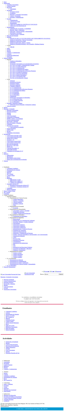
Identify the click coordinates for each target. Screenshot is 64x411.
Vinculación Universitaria (10, 289)
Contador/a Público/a (15, 86)
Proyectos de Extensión (12, 125)
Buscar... (42, 274)
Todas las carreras (11, 106)
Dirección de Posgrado (12, 35)
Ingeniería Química (14, 83)
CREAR (12, 47)
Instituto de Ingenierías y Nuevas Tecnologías (21, 40)
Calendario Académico (12, 168)
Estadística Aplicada (18, 203)
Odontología (13, 96)
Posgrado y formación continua (14, 103)
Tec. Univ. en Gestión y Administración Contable (22, 65)
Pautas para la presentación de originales (17, 159)
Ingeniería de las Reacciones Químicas (22, 247)
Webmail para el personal (10, 390)
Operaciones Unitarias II (19, 226)
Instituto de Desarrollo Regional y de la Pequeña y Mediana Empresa (27, 44)
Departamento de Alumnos (13, 170)
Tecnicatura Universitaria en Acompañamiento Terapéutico (24, 63)
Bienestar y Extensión (9, 109)
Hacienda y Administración (16, 17)
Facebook (6, 385)
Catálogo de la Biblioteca (16, 182)
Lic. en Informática (14, 94)
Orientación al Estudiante (13, 117)
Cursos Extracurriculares (13, 120)
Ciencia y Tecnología (15, 16)
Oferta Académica (8, 58)
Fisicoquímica (16, 223)
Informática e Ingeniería (16, 33)
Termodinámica (17, 241)
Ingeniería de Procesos (18, 240)
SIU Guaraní (10, 174)
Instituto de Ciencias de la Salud (18, 41)
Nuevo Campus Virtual (9, 191)
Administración (14, 20)
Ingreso (5, 107)
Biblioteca (9, 178)
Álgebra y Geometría (18, 200)
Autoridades (13, 9)
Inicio (5, 2)
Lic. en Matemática (14, 101)
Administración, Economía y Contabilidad (20, 28)
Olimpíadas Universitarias (13, 132)
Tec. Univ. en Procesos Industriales (18, 73)
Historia (9, 51)
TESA (14, 237)
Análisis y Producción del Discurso (21, 213)
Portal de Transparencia (9, 267)
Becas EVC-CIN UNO (12, 145)
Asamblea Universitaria (12, 4)
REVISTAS (10, 156)
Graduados (9, 124)
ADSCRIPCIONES (12, 149)
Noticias (6, 161)
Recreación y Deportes (12, 121)
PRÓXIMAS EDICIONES (13, 158)
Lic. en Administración (15, 87)
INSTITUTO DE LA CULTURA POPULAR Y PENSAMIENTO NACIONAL (30, 38)
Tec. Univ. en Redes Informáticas (18, 75)
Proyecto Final (16, 238)
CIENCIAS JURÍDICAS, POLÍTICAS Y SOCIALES (23, 24)
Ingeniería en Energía (15, 82)
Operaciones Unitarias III (19, 227)
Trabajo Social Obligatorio (12, 322)
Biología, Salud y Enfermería (17, 30)
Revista (9, 131)
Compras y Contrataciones (13, 52)
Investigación (7, 134)
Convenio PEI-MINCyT (13, 148)
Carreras (8, 313)
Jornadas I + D (10, 139)
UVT (5, 152)
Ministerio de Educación (10, 395)
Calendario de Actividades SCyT (15, 151)
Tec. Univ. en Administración (17, 68)
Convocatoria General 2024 (14, 141)
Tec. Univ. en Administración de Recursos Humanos (23, 71)
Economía (15, 208)
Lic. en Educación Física (16, 99)
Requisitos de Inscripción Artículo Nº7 (19, 185)
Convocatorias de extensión (17, 127)
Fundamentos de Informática (20, 216)
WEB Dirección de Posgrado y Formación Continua (23, 104)
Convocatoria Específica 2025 (14, 135)
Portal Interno (7, 391)
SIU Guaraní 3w (10, 317)
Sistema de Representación (19, 231)
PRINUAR (9, 147)
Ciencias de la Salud (15, 21)
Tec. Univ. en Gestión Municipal (18, 66)
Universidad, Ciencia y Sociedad (21, 210)
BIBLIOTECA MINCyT (16, 181)
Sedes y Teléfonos (8, 384)
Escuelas (9, 18)
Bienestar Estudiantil (9, 279)
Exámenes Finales (10, 320)
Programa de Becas (11, 111)
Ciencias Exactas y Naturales (17, 34)
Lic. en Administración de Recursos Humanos (21, 89)
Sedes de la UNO (10, 325)
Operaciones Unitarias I (19, 224)
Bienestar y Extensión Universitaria (18, 14)
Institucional (7, 3)
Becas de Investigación (12, 144)
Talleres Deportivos (10, 347)
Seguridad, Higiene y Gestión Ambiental (23, 222)
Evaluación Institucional (13, 55)
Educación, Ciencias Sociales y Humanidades (21, 31)
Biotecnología (16, 219)
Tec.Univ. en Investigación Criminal (19, 78)
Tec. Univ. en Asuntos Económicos (18, 72)
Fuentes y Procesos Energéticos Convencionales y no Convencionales (30, 234)
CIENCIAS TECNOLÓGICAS (18, 26)
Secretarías (9, 10)
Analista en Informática (15, 61)
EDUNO (6, 154)
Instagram (6, 388)
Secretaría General (14, 11)
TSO (14, 246)
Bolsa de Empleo (10, 328)
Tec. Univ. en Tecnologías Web (17, 76)
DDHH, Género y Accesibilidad (15, 118)
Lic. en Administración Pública (17, 90)
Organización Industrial (19, 236)
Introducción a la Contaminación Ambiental (24, 220)
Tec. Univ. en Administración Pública (19, 69)
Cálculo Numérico (17, 202)
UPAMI (9, 114)
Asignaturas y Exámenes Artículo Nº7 (19, 186)
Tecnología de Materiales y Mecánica (22, 248)
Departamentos (10, 27)
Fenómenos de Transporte (19, 230)
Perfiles (9, 49)
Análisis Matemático (18, 199)
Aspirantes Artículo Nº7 (13, 184)
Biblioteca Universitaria (11, 327)
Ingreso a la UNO (10, 315)
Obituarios (9, 56)
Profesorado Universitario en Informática (20, 97)
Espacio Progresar (11, 128)
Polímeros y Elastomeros (19, 250)
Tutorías (8, 351)
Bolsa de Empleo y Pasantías (14, 123)
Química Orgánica (17, 255)
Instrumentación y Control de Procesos (22, 229)
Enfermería (12, 62)
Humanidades (13, 23)
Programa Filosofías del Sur (12, 353)
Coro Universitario (11, 116)
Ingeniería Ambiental (15, 85)
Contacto (9, 54)
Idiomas (9, 113)
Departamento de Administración (18, 261)
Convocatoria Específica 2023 (14, 137)
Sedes (8, 48)
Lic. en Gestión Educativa (16, 100)
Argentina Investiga (8, 399)
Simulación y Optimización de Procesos (23, 233)
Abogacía (12, 80)
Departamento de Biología (16, 260)
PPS (14, 244)
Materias (9, 172)
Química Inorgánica (18, 254)
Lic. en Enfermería (14, 93)
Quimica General (17, 253)
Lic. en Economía (14, 92)
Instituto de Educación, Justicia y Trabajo (20, 42)
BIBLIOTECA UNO (15, 179)
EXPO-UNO (10, 130)
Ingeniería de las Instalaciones (20, 243)
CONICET (6, 401)
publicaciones (10, 155)
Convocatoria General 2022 (14, 142)
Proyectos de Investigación (12, 346)
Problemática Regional (18, 212)
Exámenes (9, 171)
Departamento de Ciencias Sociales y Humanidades (22, 264)
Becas (8, 177)
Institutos (9, 37)
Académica (13, 13)
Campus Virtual (11, 175)
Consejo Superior (11, 6)
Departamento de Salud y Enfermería (19, 262)
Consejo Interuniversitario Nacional (12, 398)
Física (14, 205)
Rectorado (9, 7)
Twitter (5, 387)
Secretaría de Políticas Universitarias (13, 396)
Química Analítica (17, 257)
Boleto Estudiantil (11, 189)
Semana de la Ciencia (12, 138)
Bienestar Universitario (12, 110)
